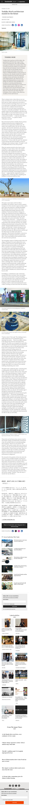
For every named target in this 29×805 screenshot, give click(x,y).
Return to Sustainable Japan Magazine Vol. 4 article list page (14, 525)
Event (3, 720)
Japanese (4, 28)
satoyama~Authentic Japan (6, 649)
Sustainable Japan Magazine (7, 17)
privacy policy (10, 799)
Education (17, 720)
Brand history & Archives (6, 699)
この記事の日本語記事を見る (8, 519)
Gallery (17, 683)
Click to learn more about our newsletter (10, 597)
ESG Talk (3, 667)
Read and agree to (8, 799)
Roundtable (18, 650)
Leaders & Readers (5, 633)
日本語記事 (4, 684)
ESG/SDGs (17, 633)
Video (17, 703)
